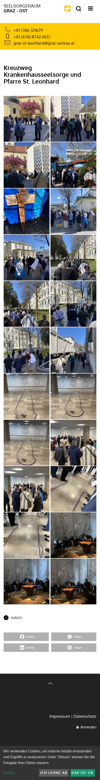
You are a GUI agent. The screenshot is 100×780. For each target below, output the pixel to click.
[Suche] (78, 9)
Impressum (60, 716)
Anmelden (87, 727)
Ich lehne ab (53, 773)
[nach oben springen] (50, 684)
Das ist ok (82, 773)
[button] (26, 636)
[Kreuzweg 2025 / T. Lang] (27, 119)
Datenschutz (85, 716)
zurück (16, 618)
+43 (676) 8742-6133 (31, 36)
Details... (10, 773)
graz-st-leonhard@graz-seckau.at (44, 43)
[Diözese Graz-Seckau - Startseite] (67, 8)
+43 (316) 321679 (28, 30)
